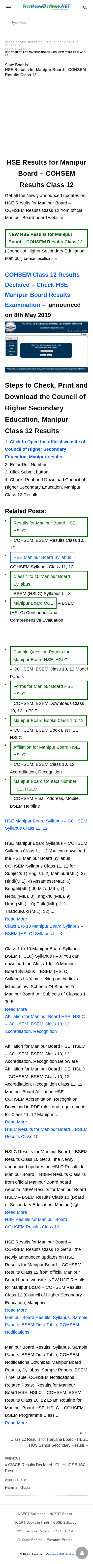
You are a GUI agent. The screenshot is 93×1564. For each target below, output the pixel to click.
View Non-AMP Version (60, 1554)
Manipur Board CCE (33, 603)
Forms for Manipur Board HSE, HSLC (44, 690)
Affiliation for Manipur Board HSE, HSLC (46, 751)
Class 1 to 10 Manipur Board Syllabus (41, 580)
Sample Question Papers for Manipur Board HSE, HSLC (41, 655)
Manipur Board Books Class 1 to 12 (48, 720)
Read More (16, 919)
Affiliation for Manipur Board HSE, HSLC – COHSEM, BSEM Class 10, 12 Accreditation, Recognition (45, 1024)
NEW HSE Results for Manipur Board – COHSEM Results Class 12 (45, 238)
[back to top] (82, 1553)
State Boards (16, 49)
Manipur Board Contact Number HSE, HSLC (44, 785)
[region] (46, 117)
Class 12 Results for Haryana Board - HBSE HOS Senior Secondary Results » (49, 1442)
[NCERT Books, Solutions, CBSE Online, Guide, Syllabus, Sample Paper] (46, 7)
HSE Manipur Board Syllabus (42, 557)
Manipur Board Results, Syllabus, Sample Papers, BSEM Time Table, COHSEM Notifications (46, 1325)
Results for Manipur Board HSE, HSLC (45, 527)
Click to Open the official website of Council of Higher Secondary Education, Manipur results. (45, 449)
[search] (85, 7)
